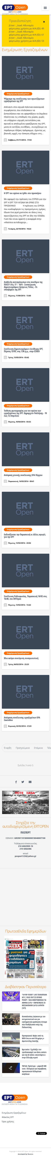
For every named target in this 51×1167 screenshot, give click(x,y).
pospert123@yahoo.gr (25, 856)
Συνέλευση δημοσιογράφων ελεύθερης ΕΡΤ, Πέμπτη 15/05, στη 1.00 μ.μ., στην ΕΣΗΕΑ (23, 350)
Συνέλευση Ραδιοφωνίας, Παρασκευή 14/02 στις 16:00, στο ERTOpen (25, 597)
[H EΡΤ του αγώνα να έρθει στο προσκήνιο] (25, 167)
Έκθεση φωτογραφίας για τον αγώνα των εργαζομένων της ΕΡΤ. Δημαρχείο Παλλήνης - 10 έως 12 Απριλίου (25, 413)
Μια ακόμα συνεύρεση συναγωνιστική (21, 658)
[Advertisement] (25, 897)
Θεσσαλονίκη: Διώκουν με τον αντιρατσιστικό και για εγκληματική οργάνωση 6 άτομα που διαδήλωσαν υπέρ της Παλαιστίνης (34, 1022)
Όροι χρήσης (8, 1121)
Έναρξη (7, 747)
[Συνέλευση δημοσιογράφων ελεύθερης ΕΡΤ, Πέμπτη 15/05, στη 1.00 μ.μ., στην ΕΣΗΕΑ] (25, 322)
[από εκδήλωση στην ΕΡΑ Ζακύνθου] (25, 691)
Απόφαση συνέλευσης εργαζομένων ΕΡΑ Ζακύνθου (22, 719)
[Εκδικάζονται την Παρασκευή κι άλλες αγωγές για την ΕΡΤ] (25, 508)
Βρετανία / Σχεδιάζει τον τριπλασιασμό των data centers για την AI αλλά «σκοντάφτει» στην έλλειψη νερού (34, 1053)
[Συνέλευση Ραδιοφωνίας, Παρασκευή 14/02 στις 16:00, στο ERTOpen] (25, 570)
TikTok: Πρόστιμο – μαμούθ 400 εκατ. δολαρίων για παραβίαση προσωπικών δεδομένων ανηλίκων (34, 1070)
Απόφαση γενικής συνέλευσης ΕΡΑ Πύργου (23, 475)
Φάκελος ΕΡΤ (8, 1117)
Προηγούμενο (23, 747)
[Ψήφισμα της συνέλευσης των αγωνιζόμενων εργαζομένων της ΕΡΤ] (25, 72)
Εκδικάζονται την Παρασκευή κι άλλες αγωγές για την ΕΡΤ (24, 536)
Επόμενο (38, 747)
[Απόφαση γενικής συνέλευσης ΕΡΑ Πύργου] (25, 449)
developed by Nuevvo (25, 1154)
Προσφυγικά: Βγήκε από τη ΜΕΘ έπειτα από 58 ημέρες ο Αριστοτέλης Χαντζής (33, 1038)
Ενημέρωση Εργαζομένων (24, 49)
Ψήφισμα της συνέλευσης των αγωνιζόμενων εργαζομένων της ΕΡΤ (24, 100)
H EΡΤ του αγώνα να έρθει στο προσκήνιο (22, 193)
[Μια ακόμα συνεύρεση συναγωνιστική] (25, 632)
